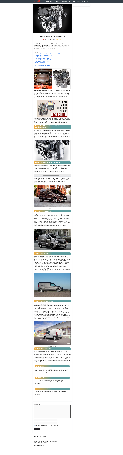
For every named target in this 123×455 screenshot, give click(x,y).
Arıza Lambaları (64, 1)
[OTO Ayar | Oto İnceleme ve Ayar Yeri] (38, 1)
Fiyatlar (78, 1)
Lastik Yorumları (72, 1)
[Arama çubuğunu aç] (87, 1)
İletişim (83, 1)
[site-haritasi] (36, 448)
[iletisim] (34, 448)
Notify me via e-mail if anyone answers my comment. (47, 425)
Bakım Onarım (49, 1)
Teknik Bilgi (56, 1)
